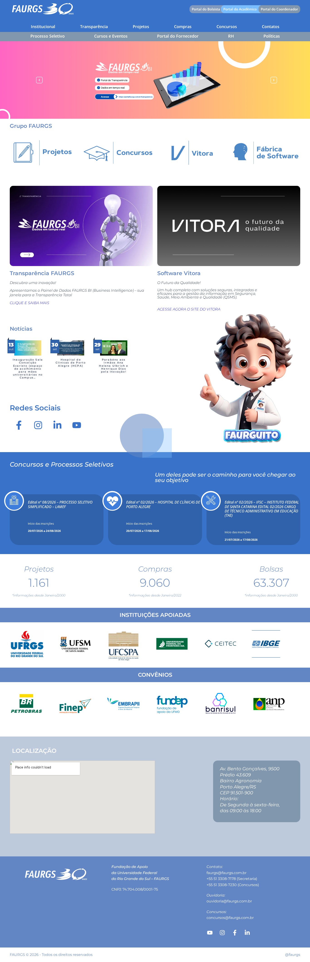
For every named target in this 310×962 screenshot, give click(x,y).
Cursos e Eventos (111, 36)
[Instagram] (38, 425)
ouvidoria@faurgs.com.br (229, 901)
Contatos (270, 26)
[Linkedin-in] (57, 425)
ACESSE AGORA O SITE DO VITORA (188, 309)
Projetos (141, 26)
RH (231, 36)
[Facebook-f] (19, 425)
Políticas (271, 36)
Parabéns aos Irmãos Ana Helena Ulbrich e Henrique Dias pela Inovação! (113, 365)
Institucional (43, 26)
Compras (183, 26)
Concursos (227, 26)
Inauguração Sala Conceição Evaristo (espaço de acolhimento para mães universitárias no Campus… (28, 368)
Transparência (94, 26)
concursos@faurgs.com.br (230, 918)
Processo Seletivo (47, 36)
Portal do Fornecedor (178, 36)
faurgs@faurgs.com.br (226, 873)
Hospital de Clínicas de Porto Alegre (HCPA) (71, 362)
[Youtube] (77, 425)
